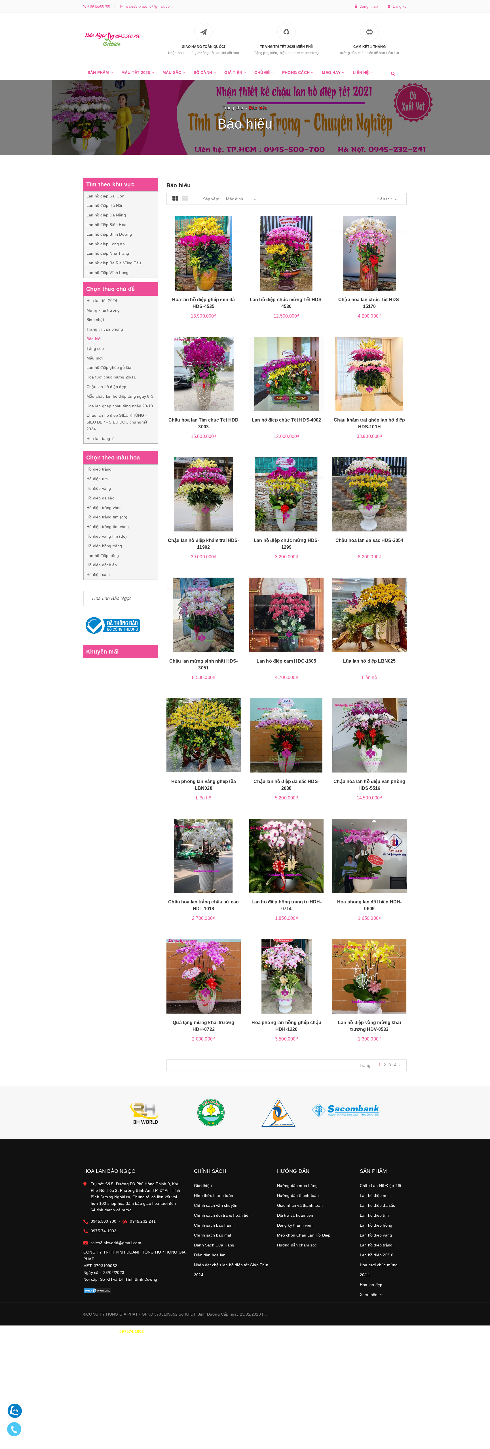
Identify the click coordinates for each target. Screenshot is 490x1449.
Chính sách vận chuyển (215, 1205)
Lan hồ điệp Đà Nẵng (106, 215)
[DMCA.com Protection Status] (97, 1290)
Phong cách (296, 72)
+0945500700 (98, 6)
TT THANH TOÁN (337, 1331)
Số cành (204, 72)
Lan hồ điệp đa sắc (377, 1205)
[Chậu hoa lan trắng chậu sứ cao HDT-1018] (203, 856)
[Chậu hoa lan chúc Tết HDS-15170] (369, 253)
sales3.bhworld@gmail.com (148, 6)
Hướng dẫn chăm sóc (297, 1245)
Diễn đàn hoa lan (209, 1255)
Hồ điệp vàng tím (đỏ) (106, 536)
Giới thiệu (203, 1185)
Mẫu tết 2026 (136, 72)
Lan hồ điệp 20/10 (376, 1255)
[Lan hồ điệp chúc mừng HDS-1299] (286, 494)
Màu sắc (172, 72)
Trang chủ (233, 107)
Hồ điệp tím (97, 478)
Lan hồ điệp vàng (376, 1235)
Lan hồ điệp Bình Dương (109, 234)
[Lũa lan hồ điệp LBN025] (369, 615)
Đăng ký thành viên (295, 1225)
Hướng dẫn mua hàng (297, 1185)
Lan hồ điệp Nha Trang (107, 253)
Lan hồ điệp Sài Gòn (105, 196)
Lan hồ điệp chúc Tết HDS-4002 (286, 420)
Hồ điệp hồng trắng (104, 546)
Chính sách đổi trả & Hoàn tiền (222, 1215)
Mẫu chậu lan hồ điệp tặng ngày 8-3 (119, 396)
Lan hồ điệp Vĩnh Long (107, 272)
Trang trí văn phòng (104, 329)
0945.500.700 (103, 1221)
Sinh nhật (95, 319)
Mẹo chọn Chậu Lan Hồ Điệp (304, 1235)
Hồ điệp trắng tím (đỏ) (106, 517)
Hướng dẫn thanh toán (298, 1195)
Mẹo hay (332, 72)
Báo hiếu (94, 339)
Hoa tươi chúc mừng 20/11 (111, 377)
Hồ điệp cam (98, 574)
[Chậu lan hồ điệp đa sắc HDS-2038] (286, 735)
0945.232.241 (142, 1221)
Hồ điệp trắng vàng (104, 507)
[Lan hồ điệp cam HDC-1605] (286, 615)
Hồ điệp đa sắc (100, 498)
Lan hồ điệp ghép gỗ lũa (109, 367)
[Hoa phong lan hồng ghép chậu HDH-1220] (286, 976)
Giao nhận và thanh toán (300, 1205)
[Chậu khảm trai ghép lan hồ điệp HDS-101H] (369, 374)
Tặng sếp (95, 348)
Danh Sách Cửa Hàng (214, 1245)
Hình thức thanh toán (213, 1195)
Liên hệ (361, 72)
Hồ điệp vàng (98, 488)
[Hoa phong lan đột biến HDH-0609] (369, 856)
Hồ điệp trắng (99, 469)
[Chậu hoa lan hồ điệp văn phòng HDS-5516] (369, 735)
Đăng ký (398, 6)
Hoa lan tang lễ (100, 438)
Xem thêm (370, 1294)
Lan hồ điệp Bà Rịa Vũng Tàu (113, 263)
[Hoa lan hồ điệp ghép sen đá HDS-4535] (203, 253)
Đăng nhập (367, 6)
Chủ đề (262, 72)
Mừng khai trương (103, 310)
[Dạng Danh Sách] (185, 198)
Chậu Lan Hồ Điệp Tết (380, 1185)
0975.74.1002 (103, 1231)
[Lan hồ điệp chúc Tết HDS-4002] (286, 374)
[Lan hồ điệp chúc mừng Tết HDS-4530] (286, 253)
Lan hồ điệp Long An (105, 244)
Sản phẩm (99, 72)
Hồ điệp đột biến (101, 565)
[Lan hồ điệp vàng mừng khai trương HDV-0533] (369, 976)
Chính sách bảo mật (212, 1235)
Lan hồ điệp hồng (102, 555)
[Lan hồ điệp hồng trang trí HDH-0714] (286, 856)
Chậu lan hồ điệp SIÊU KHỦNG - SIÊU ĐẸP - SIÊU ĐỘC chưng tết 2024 (116, 422)
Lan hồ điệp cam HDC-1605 (286, 661)
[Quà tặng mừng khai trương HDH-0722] (203, 976)
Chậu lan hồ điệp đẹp (106, 386)
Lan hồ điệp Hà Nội (104, 205)
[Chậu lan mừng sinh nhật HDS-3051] (203, 615)
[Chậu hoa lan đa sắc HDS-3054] (369, 494)
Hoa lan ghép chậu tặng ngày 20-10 (119, 406)
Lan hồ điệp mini (375, 1195)
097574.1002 (131, 1331)
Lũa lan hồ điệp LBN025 (369, 661)
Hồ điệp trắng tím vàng (107, 526)
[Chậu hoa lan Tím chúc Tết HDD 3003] (203, 374)
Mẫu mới (94, 358)
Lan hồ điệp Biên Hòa (106, 224)
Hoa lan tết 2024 (101, 300)
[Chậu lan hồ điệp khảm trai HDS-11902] (203, 494)
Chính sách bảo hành (214, 1225)
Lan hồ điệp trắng (376, 1245)
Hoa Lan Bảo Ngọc (112, 598)
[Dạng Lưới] (175, 198)
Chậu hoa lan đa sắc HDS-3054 (369, 540)
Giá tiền (233, 72)
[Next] (400, 1065)
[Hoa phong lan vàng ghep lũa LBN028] (203, 735)
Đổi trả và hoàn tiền (295, 1215)
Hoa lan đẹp (371, 1284)
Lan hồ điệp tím (374, 1215)
